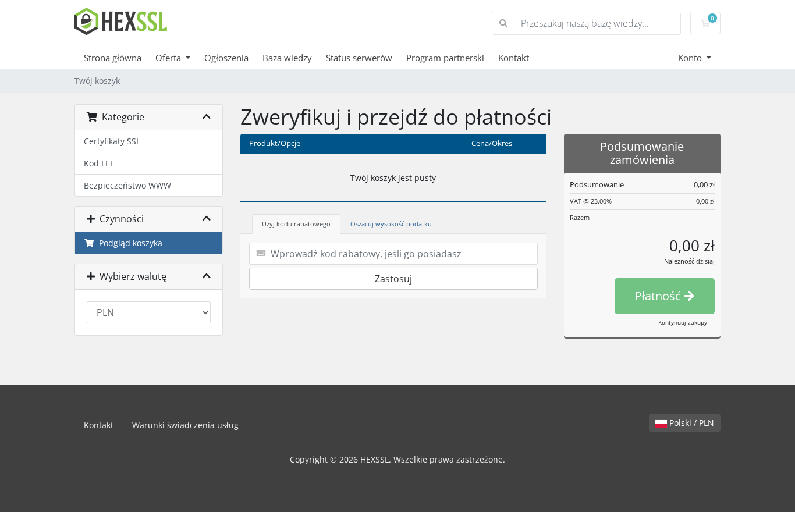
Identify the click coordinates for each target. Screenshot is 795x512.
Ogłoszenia (226, 57)
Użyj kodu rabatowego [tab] (296, 223)
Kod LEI (98, 163)
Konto (691, 57)
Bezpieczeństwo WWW (127, 185)
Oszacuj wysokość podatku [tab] (391, 223)
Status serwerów (359, 57)
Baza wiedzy (287, 57)
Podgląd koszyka (128, 242)
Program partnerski (445, 57)
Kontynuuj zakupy (682, 322)
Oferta (169, 57)
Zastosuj (393, 278)
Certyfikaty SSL (112, 141)
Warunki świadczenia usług (185, 425)
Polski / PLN (690, 422)
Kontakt (513, 57)
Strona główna (112, 57)
